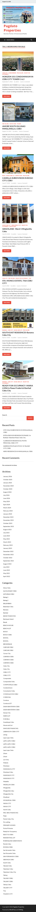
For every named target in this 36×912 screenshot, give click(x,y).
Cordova (6, 700)
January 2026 (7, 476)
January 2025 (7, 483)
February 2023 (8, 545)
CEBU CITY (7, 672)
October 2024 (7, 489)
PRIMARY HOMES (9, 825)
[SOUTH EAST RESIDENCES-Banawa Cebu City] (18, 318)
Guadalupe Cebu (8, 722)
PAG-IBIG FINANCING (10, 813)
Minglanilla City (16, 225)
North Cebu (19, 175)
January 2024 (7, 514)
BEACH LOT (7, 628)
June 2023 (6, 536)
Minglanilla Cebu (8, 791)
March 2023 (7, 542)
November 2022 (8, 554)
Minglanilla (6, 788)
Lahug (5, 734)
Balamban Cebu (8, 606)
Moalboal (6, 797)
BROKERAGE (7, 644)
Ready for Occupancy (22, 278)
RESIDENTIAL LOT (9, 838)
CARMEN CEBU (8, 656)
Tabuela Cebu (7, 866)
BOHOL (5, 638)
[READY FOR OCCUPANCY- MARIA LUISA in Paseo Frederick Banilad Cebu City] (18, 370)
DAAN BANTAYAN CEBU (11, 706)
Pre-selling (20, 73)
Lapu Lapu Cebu (8, 738)
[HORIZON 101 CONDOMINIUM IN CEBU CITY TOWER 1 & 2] (18, 61)
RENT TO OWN (8, 834)
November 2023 (8, 520)
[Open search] (31, 40)
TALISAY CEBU (8, 878)
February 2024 (8, 511)
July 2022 (6, 567)
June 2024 (6, 498)
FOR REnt (6, 719)
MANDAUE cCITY (9, 769)
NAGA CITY (7, 803)
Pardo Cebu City (8, 819)
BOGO (3, 175)
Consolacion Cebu (9, 691)
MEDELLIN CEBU (9, 784)
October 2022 (7, 557)
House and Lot (10, 175)
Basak (5, 622)
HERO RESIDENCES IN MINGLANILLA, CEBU (18, 451)
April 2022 (6, 576)
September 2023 (8, 526)
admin (17, 81)
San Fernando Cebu (9, 853)
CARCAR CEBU (8, 647)
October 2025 (7, 479)
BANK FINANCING (9, 616)
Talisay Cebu (7, 884)
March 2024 (7, 507)
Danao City (6, 713)
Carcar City (6, 653)
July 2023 (6, 532)
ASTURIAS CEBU (8, 594)
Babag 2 (5, 600)
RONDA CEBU (8, 847)
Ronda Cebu (7, 844)
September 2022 (8, 561)
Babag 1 (5, 597)
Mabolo (5, 763)
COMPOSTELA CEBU (10, 684)
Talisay (19, 123)
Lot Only (6, 759)
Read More (6, 96)
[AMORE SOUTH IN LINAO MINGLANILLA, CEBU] (18, 112)
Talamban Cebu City (9, 872)
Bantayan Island (8, 619)
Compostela (7, 678)
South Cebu (13, 123)
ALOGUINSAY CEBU (10, 591)
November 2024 (8, 486)
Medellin (6, 781)
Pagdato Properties (12, 28)
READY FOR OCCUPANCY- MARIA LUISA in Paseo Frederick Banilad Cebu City (17, 388)
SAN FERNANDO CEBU (11, 856)
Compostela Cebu (9, 681)
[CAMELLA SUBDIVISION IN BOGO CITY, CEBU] (18, 164)
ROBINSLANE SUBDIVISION (12, 841)
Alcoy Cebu (7, 588)
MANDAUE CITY (8, 775)
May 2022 (6, 573)
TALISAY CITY (7, 887)
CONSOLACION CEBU (10, 694)
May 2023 (6, 539)
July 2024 (6, 495)
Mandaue (6, 766)
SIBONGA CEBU (8, 859)
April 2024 (6, 504)
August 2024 (7, 492)
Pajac (5, 816)
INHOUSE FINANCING (10, 728)
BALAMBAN (7, 603)
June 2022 (6, 570)
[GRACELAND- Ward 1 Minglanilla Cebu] (18, 213)
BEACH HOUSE (8, 625)
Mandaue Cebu (8, 772)
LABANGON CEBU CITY (11, 731)
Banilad (5, 613)
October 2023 (7, 523)
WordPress (12, 909)
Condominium (12, 73)
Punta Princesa (8, 828)
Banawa (4, 330)
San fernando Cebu (9, 850)
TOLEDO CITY (8, 894)
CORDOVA (7, 697)
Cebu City (4, 73)
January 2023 (7, 548)
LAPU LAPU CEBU (9, 741)
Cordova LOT (7, 703)
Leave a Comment (25, 81)
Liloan (5, 753)
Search (4, 415)
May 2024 (6, 501)
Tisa (30, 278)
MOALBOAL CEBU (9, 800)
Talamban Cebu (8, 869)
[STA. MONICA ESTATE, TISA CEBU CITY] (18, 266)
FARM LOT (6, 716)
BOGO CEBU (7, 635)
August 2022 (7, 564)
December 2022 (8, 551)
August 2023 (7, 529)
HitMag (21, 909)
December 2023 (8, 517)
